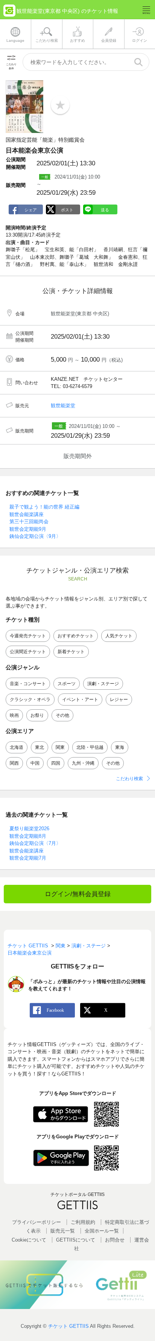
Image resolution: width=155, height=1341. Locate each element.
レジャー (119, 699)
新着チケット (71, 651)
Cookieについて (29, 1240)
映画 (14, 715)
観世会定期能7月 (27, 858)
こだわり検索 (129, 778)
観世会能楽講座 (26, 514)
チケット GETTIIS (68, 1326)
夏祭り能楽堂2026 (29, 828)
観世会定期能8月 (27, 836)
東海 (119, 747)
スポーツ (67, 683)
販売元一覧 (62, 1231)
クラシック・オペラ (30, 699)
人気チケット (118, 635)
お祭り (37, 715)
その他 (62, 715)
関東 (60, 747)
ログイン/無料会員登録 (78, 894)
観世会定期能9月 (27, 529)
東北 (39, 747)
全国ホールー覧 (102, 1231)
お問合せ (115, 1240)
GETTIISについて (75, 1240)
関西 (14, 763)
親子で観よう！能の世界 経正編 (44, 507)
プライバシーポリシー (36, 1222)
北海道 (16, 747)
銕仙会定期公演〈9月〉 (35, 536)
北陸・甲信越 (89, 747)
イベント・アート (80, 699)
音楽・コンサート (28, 683)
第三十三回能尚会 (29, 521)
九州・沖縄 (83, 763)
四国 (55, 763)
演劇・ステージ (103, 683)
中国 (35, 763)
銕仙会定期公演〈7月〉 (35, 843)
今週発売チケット (28, 635)
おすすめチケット (76, 635)
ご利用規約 (83, 1222)
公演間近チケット (28, 651)
